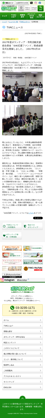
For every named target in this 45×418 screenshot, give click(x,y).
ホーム (6, 320)
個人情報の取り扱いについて (15, 354)
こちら (31, 213)
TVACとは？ (8, 326)
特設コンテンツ (10, 343)
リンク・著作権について (13, 359)
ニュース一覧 (13, 22)
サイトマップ (9, 382)
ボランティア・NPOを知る (14, 337)
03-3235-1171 (25, 307)
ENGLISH (7, 387)
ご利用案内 (8, 371)
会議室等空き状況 (22, 3)
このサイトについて (11, 348)
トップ (4, 22)
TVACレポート (25, 22)
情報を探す (8, 331)
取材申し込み (9, 365)
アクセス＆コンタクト (12, 376)
